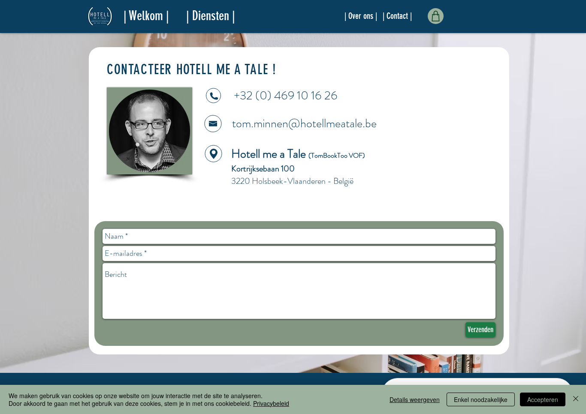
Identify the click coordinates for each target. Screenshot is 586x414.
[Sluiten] (576, 399)
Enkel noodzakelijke (480, 399)
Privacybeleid (271, 403)
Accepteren (542, 399)
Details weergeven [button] (415, 399)
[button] (211, 16)
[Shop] (436, 16)
